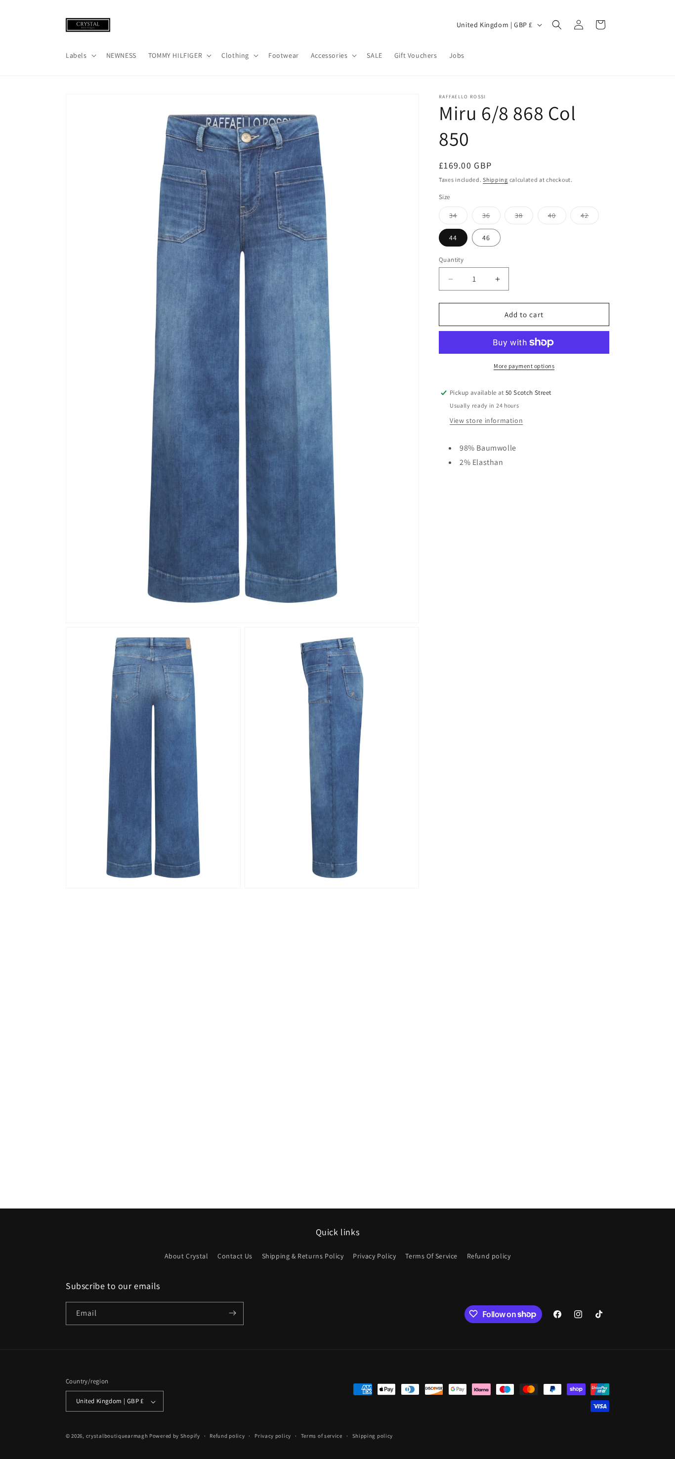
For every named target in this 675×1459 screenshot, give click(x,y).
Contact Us (235, 1256)
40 (557, 217)
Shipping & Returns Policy (303, 1256)
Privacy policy (272, 1436)
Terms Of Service (431, 1256)
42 (590, 217)
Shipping (495, 179)
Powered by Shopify (174, 1436)
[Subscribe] (232, 1313)
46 (486, 237)
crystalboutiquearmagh (117, 1436)
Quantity (451, 259)
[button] (80, 55)
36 (491, 217)
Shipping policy (372, 1436)
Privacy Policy (374, 1256)
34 (458, 217)
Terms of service (321, 1436)
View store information (486, 420)
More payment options (524, 366)
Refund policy (489, 1256)
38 (524, 217)
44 (453, 237)
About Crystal (187, 1256)
